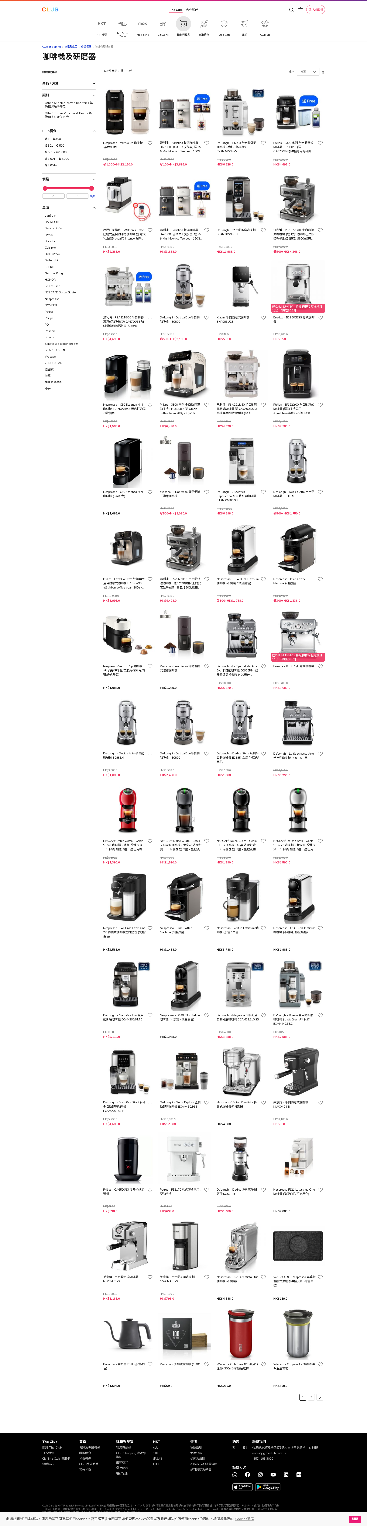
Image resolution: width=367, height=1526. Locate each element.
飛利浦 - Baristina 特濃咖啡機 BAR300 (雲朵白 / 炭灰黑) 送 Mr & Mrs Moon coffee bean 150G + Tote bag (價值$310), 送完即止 (180, 147)
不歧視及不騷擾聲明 (203, 1464)
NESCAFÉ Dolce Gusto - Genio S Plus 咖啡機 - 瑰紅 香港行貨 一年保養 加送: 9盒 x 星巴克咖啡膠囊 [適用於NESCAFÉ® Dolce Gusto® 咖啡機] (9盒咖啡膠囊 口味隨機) (124, 845)
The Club (176, 10)
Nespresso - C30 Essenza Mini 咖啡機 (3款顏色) (123, 494)
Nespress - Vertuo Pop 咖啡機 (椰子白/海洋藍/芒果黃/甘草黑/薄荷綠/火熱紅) (124, 670)
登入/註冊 (315, 9)
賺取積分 (85, 1453)
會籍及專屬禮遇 (89, 1448)
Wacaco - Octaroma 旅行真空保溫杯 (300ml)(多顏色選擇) (237, 1366)
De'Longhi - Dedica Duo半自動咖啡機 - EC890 (180, 319)
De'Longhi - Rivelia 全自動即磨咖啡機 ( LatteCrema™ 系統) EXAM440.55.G (293, 1019)
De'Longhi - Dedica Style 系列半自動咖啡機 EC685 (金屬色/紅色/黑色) (237, 757)
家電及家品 (71, 46)
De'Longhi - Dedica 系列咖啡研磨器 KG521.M (237, 1192)
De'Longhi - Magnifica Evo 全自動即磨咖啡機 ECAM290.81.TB (123, 1017)
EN (245, 1448)
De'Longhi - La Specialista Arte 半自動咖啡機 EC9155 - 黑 (293, 756)
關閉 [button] (355, 1519)
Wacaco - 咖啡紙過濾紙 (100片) (181, 1364)
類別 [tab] (45, 95)
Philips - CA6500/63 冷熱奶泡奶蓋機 (123, 1192)
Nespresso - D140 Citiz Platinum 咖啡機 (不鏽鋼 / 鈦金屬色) (181, 1017)
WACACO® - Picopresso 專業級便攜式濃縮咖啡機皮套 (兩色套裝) (294, 1281)
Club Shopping (51, 46)
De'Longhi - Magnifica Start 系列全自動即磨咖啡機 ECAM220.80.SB (124, 1106)
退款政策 (122, 1462)
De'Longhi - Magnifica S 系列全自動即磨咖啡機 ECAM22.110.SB (238, 1017)
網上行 (157, 1459)
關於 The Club (52, 1448)
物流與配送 (123, 1448)
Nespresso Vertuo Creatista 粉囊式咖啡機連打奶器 (237, 1104)
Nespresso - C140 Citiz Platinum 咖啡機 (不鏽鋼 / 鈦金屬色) (238, 581)
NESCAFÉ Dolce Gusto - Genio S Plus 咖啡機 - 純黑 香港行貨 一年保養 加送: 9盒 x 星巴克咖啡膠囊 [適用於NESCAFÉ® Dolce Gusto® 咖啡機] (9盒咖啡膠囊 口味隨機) (237, 845)
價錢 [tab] (45, 179)
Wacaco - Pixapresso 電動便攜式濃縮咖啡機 (180, 494)
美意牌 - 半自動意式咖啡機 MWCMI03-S (120, 1279)
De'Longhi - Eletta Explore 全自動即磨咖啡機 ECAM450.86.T (180, 1104)
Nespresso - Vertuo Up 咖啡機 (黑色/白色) (123, 145)
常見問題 (122, 1468)
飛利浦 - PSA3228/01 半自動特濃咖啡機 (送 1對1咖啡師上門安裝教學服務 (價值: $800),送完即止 (293, 234)
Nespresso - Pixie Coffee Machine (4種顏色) (289, 581)
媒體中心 (48, 1464)
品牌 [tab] (45, 208)
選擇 (92, 196)
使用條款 (196, 1453)
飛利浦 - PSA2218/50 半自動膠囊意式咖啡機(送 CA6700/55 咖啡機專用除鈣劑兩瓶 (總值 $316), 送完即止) (237, 409)
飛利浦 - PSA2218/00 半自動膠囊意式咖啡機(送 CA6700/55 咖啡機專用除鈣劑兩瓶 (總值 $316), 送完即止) (123, 321)
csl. (155, 1448)
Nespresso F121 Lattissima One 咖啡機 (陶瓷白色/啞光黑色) (294, 1192)
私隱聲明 (196, 1448)
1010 (156, 1453)
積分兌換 (85, 1470)
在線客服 (122, 1473)
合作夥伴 (192, 10)
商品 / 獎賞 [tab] (50, 83)
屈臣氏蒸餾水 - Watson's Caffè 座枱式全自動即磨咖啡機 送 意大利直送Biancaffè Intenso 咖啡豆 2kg (124, 234)
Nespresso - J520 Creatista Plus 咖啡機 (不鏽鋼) (237, 1279)
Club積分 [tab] (49, 131)
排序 (291, 72)
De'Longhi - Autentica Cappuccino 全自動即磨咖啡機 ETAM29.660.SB (236, 496)
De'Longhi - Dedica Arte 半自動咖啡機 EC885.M (293, 494)
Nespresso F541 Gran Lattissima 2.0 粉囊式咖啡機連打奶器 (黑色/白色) (124, 932)
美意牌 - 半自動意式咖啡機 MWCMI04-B (290, 1104)
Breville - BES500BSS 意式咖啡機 (293, 319)
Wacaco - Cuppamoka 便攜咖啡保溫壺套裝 (294, 1366)
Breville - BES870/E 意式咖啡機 (293, 666)
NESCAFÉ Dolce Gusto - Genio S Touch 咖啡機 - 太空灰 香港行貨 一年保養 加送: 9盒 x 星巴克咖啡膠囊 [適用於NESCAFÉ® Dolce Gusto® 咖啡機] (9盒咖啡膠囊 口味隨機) (181, 845)
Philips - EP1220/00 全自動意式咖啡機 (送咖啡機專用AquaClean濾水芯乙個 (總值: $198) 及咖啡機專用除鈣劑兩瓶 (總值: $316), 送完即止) (293, 409)
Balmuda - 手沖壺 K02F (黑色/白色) (124, 1366)
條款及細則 (197, 1459)
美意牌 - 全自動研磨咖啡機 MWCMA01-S (177, 1279)
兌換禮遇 (85, 1459)
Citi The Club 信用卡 (56, 1459)
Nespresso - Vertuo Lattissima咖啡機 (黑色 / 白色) (238, 930)
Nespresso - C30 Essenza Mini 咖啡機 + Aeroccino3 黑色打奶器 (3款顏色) (124, 409)
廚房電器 (86, 46)
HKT (156, 1464)
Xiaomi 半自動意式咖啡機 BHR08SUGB (233, 319)
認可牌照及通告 (200, 1470)
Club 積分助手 (88, 1464)
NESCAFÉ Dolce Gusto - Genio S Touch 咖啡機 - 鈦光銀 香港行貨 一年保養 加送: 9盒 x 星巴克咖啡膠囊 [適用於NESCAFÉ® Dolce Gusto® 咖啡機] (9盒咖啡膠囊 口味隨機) (294, 845)
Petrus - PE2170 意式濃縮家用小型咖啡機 (181, 1192)
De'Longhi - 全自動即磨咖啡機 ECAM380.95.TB (236, 232)
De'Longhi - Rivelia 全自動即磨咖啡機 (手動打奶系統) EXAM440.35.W (236, 147)
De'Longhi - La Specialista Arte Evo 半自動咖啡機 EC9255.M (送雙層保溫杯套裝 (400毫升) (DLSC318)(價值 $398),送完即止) (237, 670)
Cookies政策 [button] (244, 1519)
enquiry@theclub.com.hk (269, 1453)
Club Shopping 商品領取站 (131, 1455)
